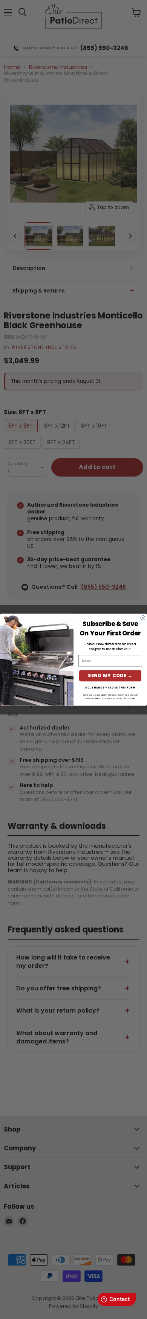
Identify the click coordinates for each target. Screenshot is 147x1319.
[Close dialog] (143, 617)
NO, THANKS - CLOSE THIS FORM (110, 687)
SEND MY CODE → (110, 675)
